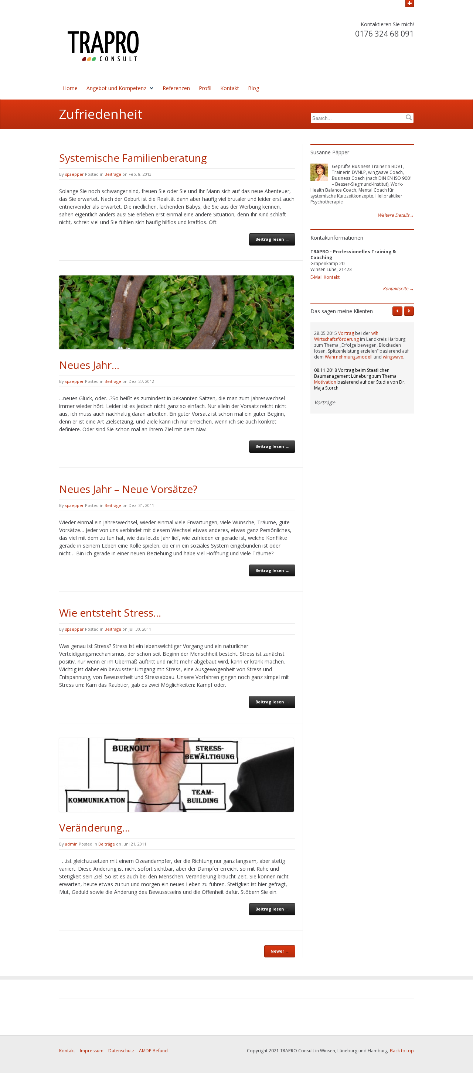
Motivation (325, 382)
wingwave (393, 357)
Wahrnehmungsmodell (348, 357)
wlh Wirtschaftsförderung (346, 336)
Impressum (91, 1051)
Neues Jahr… (89, 365)
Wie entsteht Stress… (110, 613)
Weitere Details (396, 215)
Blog (253, 88)
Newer (279, 951)
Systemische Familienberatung (133, 158)
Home (70, 88)
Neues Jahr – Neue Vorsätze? (128, 489)
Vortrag (346, 333)
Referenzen (176, 88)
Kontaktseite (398, 289)
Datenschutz (121, 1051)
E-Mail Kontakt (325, 277)
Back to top (402, 1051)
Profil (205, 88)
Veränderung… (94, 827)
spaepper (74, 174)
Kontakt (229, 88)
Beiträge (113, 174)
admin (71, 844)
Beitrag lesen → (272, 239)
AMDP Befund (153, 1051)
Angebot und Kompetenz (116, 88)
